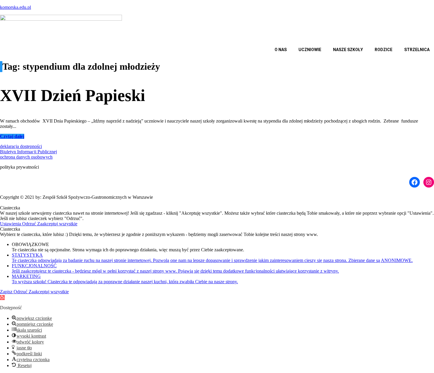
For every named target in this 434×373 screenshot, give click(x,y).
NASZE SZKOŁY (348, 49)
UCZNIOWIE (309, 49)
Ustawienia (11, 223)
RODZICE (383, 49)
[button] (282, 49)
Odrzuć (29, 223)
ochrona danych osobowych (26, 156)
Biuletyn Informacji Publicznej (28, 151)
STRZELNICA (417, 49)
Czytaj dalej (12, 136)
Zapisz (7, 291)
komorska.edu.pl (15, 7)
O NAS (281, 49)
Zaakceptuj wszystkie (57, 223)
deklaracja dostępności (21, 146)
